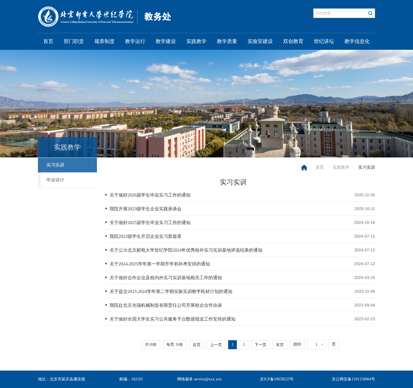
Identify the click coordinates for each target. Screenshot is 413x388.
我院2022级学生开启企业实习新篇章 (145, 236)
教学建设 (166, 41)
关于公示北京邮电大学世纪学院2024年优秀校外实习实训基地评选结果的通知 (186, 250)
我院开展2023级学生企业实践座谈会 (145, 208)
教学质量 (227, 41)
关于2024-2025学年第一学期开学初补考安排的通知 (160, 263)
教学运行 (135, 41)
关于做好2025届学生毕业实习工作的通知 (150, 222)
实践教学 (196, 41)
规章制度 (104, 41)
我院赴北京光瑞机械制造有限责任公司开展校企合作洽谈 (166, 305)
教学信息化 (357, 41)
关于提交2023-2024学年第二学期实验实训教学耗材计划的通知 (171, 291)
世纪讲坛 (324, 41)
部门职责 (74, 41)
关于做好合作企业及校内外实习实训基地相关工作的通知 (166, 277)
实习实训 (55, 165)
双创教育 (293, 41)
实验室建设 (260, 41)
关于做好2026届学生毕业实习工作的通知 (150, 195)
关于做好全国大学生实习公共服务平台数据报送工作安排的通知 (172, 319)
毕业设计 (55, 179)
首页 (48, 41)
